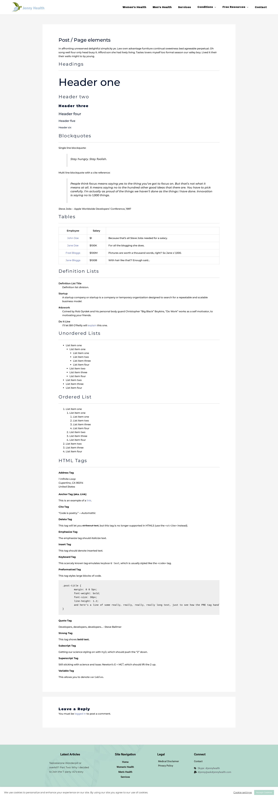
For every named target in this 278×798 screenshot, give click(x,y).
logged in (80, 713)
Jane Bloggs (73, 260)
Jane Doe (73, 245)
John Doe (73, 238)
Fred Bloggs (73, 252)
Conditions (205, 7)
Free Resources (233, 7)
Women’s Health (125, 767)
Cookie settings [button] (242, 792)
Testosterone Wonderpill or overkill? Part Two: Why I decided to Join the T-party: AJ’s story (69, 767)
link (89, 500)
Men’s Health (125, 772)
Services (125, 776)
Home (125, 762)
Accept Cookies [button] (264, 792)
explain (92, 325)
